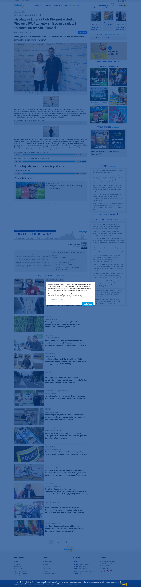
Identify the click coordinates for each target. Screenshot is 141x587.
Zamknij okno (88, 304)
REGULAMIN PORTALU (57, 299)
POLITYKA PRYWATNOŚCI (58, 301)
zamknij (123, 584)
